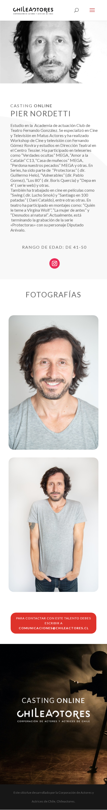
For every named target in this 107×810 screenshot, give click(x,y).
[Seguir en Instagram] (54, 263)
